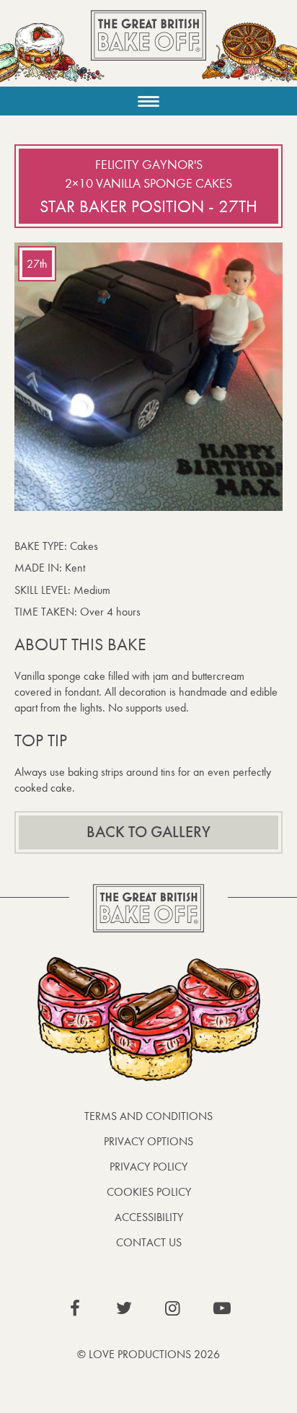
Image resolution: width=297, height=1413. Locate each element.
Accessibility (149, 1217)
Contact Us (149, 1242)
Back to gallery (148, 832)
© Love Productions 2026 (148, 1354)
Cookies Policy (149, 1192)
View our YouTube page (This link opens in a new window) (222, 1308)
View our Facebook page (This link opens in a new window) (75, 1308)
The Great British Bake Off (148, 48)
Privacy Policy (148, 1166)
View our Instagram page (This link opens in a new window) (173, 1308)
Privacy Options (148, 1141)
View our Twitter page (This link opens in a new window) (124, 1308)
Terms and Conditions (148, 1116)
